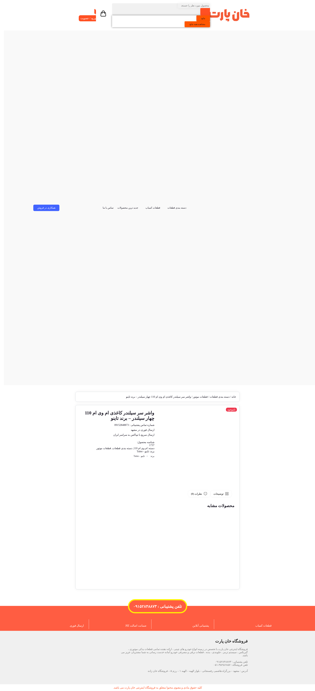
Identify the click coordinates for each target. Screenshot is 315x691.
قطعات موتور (200, 396)
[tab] (221, 494)
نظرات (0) (196, 493)
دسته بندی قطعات (177, 207)
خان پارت (129, 687)
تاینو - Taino (143, 451)
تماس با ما (108, 207)
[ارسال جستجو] (205, 11)
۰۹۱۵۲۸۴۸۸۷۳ (223, 661)
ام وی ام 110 (140, 448)
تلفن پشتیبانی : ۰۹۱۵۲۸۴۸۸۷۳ (157, 606)
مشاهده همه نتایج (197, 24)
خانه (233, 396)
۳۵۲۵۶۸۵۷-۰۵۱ (222, 664)
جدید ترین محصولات (127, 207)
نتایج (203, 18)
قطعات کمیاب (153, 207)
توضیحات (218, 493)
